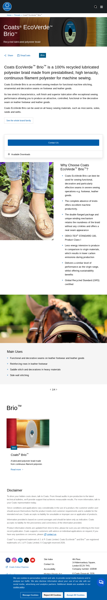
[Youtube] (32, 560)
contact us (51, 534)
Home (9, 15)
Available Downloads (20, 154)
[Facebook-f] (8, 560)
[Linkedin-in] (20, 560)
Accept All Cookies (76, 595)
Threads (17, 15)
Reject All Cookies (52, 595)
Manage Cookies (30, 595)
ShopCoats (25, 55)
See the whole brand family (18, 120)
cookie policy (18, 587)
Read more (16, 469)
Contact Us (53, 142)
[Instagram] (14, 560)
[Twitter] (26, 560)
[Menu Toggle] (101, 7)
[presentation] (52, 390)
